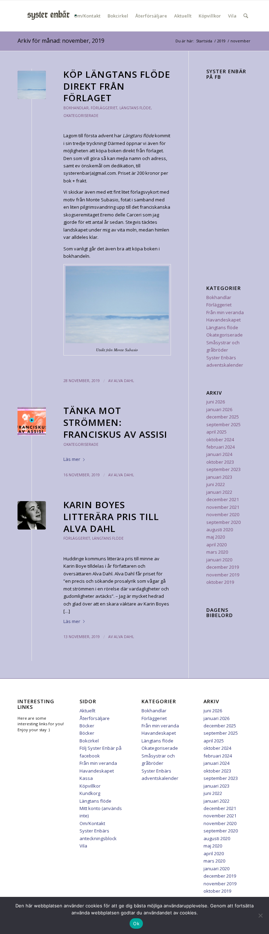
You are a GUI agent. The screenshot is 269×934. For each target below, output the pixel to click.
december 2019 (222, 567)
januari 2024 (219, 454)
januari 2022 (219, 492)
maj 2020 (215, 537)
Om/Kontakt (92, 823)
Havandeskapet (223, 320)
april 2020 (216, 544)
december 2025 (222, 417)
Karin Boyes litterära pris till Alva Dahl (111, 516)
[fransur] (32, 421)
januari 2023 (219, 477)
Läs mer (71, 459)
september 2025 (223, 424)
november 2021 (222, 507)
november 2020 (222, 514)
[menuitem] (59, 15)
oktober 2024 (220, 439)
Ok (136, 923)
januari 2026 (219, 409)
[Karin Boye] (32, 515)
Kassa (86, 778)
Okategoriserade (80, 115)
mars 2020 (217, 552)
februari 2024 (220, 447)
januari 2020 (219, 559)
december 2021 (222, 499)
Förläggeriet (104, 107)
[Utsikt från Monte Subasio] (32, 85)
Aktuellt (87, 710)
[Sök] (245, 15)
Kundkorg (90, 793)
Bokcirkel (89, 741)
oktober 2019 (220, 582)
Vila (83, 846)
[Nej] (260, 915)
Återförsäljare (95, 718)
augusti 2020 (219, 529)
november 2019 (222, 575)
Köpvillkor (90, 786)
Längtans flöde (135, 107)
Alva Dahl (124, 380)
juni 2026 (215, 402)
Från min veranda (225, 312)
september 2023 (223, 469)
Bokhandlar (76, 107)
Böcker (87, 725)
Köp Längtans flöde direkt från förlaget (116, 86)
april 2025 (216, 432)
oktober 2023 (220, 462)
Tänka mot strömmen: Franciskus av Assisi (115, 422)
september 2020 (223, 522)
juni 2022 (215, 484)
